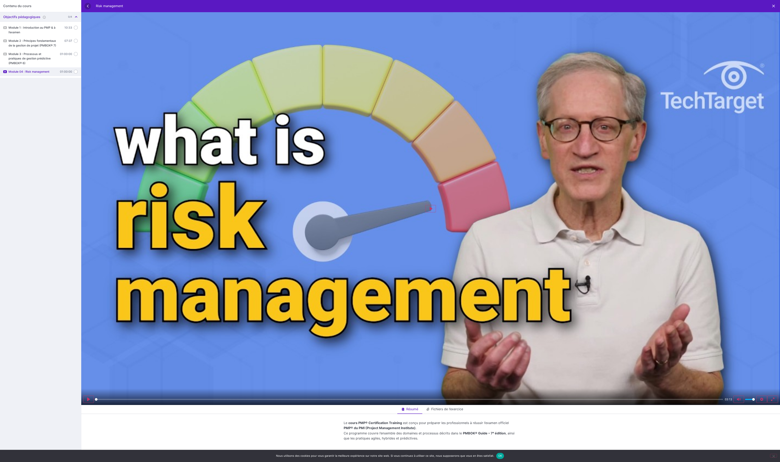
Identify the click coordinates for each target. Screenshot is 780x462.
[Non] (773, 456)
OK (500, 455)
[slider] (409, 399)
